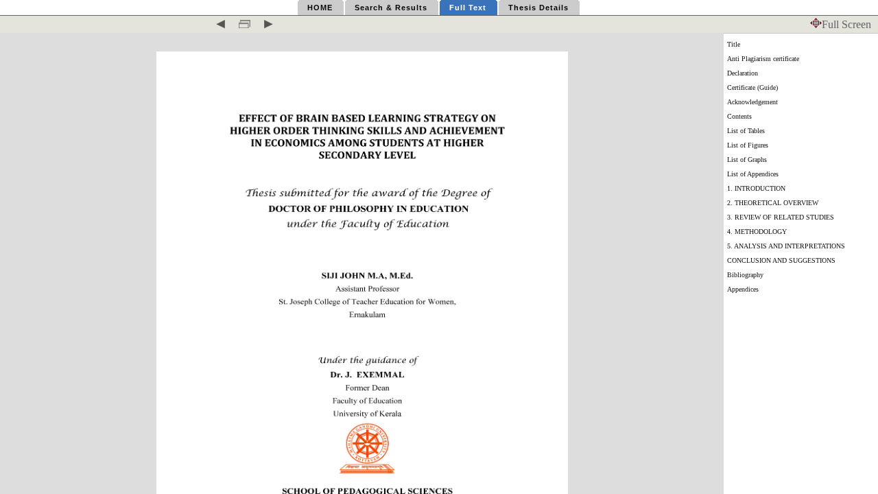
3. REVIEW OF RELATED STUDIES (780, 217)
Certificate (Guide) (752, 87)
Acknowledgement (752, 102)
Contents (739, 116)
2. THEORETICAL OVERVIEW (772, 203)
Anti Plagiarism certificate (763, 58)
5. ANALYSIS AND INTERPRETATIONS (786, 246)
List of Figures (747, 145)
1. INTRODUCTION (756, 188)
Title (733, 44)
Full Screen (846, 24)
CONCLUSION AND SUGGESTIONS (781, 260)
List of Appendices (753, 174)
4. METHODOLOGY (757, 231)
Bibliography (745, 275)
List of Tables (746, 130)
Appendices (743, 289)
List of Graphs (747, 159)
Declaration (742, 73)
